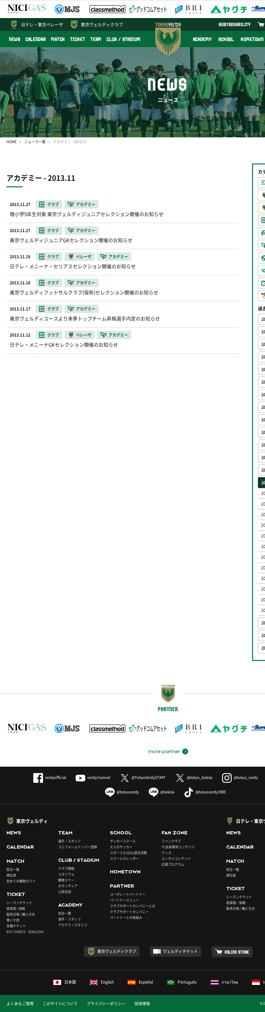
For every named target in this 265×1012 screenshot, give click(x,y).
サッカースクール (123, 841)
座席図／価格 (236, 902)
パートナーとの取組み (126, 917)
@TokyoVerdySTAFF (148, 777)
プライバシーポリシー (106, 1004)
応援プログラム (173, 864)
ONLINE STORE (237, 952)
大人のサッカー (121, 846)
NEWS (14, 39)
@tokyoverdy (128, 792)
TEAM (96, 39)
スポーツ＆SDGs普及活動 (128, 852)
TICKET (77, 39)
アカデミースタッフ (72, 924)
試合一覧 (12, 869)
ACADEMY (202, 39)
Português (187, 982)
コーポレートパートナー (127, 894)
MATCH (58, 39)
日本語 (70, 982)
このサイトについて (60, 1004)
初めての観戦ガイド (21, 881)
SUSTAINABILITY (235, 24)
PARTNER (122, 886)
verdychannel (98, 777)
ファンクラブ (171, 841)
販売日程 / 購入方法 (20, 914)
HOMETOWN (125, 871)
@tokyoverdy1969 (211, 792)
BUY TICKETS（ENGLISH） (26, 931)
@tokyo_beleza (199, 777)
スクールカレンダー (124, 858)
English (107, 982)
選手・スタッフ (69, 841)
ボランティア (68, 885)
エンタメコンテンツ (176, 858)
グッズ (166, 852)
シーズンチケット (19, 902)
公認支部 (64, 891)
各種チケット (16, 925)
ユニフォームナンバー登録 (77, 846)
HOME (11, 141)
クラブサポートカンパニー (129, 911)
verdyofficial (55, 777)
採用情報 (142, 1004)
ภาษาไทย (230, 982)
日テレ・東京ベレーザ (42, 24)
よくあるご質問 (20, 1004)
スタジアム (66, 874)
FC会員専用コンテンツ (178, 846)
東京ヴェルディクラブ (102, 24)
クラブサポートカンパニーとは (132, 905)
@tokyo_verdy (246, 777)
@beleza (167, 792)
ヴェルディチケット (180, 951)
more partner (164, 751)
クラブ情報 (66, 868)
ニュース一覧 (35, 141)
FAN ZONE (174, 832)
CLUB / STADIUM (124, 39)
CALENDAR (36, 39)
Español (146, 982)
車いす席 (12, 920)
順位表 (11, 875)
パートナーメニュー (124, 900)
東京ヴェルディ (32, 821)
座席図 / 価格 (15, 908)
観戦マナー (66, 880)
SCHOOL (226, 39)
